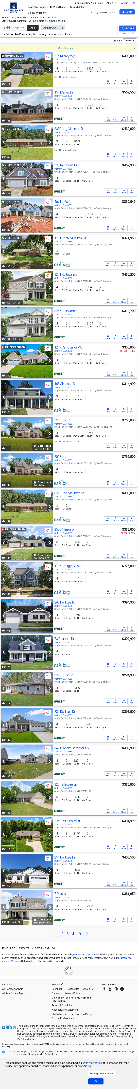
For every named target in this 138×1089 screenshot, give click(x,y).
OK (95, 1081)
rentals (77, 954)
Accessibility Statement (65, 1009)
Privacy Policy (72, 993)
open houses (92, 954)
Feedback (57, 989)
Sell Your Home (58, 7)
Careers (124, 3)
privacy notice (93, 1062)
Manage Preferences (102, 1073)
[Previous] (3, 69)
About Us (111, 3)
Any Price (20, 34)
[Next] (50, 69)
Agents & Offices (78, 7)
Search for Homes (37, 7)
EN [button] (133, 3)
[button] (127, 11)
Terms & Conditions (63, 1005)
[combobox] (7, 34)
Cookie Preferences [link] (63, 1018)
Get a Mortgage (36, 12)
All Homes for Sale (12, 988)
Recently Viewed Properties (102, 12)
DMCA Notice (59, 1014)
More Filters (64, 34)
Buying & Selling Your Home (88, 3)
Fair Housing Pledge (82, 1014)
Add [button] (32, 27)
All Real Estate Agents (14, 993)
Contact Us (73, 988)
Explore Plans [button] (51, 1054)
